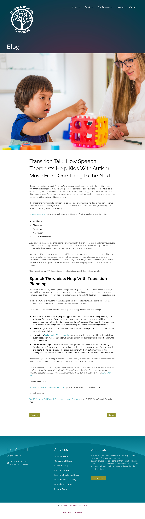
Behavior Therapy (61, 465)
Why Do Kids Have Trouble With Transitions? (47, 387)
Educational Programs (63, 484)
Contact (133, 7)
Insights (120, 7)
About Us (76, 7)
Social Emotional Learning (65, 479)
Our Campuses (105, 7)
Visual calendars (63, 335)
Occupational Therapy (63, 461)
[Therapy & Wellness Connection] (21, 19)
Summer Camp (60, 489)
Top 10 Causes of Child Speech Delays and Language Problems (54, 399)
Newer (111, 415)
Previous (35, 415)
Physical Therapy (61, 470)
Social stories (50, 335)
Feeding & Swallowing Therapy (67, 475)
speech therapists (39, 214)
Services (89, 7)
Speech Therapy (61, 456)
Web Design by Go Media (72, 512)
